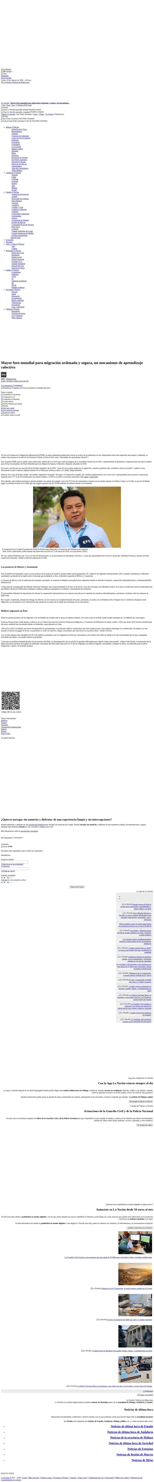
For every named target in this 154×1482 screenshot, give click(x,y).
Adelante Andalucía (19, 281)
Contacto (73, 1478)
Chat (3, 105)
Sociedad (9, 290)
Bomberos (15, 255)
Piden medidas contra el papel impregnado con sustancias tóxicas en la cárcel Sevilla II (134, 925)
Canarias (15, 203)
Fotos (35, 114)
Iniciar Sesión (6, 78)
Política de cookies (122, 1478)
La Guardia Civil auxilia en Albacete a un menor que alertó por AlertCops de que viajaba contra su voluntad (134, 1006)
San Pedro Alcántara (24, 114)
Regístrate (5, 76)
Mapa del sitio (33, 1478)
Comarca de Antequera (20, 136)
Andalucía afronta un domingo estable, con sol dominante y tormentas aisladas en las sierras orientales (136, 959)
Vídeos (41, 114)
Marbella (15, 151)
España (9, 192)
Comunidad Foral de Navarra (23, 225)
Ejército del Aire (18, 266)
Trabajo (4, 723)
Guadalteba (16, 145)
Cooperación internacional (11, 727)
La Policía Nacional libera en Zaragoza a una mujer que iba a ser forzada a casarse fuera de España (134, 997)
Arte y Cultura (11, 244)
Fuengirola (16, 142)
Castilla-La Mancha (19, 209)
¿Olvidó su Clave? (8, 871)
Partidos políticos (18, 287)
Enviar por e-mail (7, 408)
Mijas (14, 153)
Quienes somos (46, 1478)
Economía (9, 240)
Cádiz (14, 177)
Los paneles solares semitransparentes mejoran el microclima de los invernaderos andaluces (135, 941)
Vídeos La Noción (8, 114)
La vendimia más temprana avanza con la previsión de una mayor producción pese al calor (137, 1021)
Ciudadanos (16, 272)
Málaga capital (17, 149)
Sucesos (15, 292)
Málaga (9, 127)
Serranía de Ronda (19, 162)
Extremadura (16, 216)
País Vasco (16, 227)
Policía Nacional (18, 259)
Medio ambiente (18, 300)
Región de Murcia (18, 222)
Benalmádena (17, 132)
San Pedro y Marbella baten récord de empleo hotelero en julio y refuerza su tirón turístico (134, 933)
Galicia (14, 218)
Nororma (15, 155)
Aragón (14, 196)
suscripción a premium (29, 831)
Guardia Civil (17, 261)
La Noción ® (6, 1478)
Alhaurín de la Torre (19, 129)
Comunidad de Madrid (20, 220)
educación (94, 477)
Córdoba (15, 179)
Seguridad (10, 251)
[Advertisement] (73, 18)
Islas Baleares (17, 201)
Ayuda (24, 1478)
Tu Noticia (49, 114)
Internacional (15, 238)
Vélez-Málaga (17, 171)
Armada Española (18, 264)
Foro (8, 105)
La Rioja (15, 229)
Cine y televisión (18, 307)
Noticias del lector (18, 313)
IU (13, 279)
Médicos (4, 721)
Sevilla (14, 190)
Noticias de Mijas (142, 1460)
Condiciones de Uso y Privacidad (101, 1478)
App (13, 105)
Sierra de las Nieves (19, 164)
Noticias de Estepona (140, 1448)
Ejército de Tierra (18, 268)
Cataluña (15, 212)
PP (13, 283)
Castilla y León (17, 207)
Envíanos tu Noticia (60, 1478)
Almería (15, 175)
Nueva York (5, 734)
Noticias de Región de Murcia (134, 1454)
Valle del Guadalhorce (20, 168)
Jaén (13, 186)
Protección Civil (18, 253)
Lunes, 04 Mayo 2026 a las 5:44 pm (14, 381)
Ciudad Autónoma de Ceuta (22, 231)
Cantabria (15, 205)
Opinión (9, 309)
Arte (13, 246)
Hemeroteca (59, 114)
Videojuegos (16, 303)
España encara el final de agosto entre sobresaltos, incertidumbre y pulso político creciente (135, 906)
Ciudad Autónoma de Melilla (23, 233)
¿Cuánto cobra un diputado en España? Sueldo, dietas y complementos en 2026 (135, 988)
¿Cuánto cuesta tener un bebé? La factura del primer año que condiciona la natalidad (134, 950)
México (4, 729)
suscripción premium (37, 825)
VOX (14, 277)
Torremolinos (17, 166)
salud (86, 477)
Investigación (17, 298)
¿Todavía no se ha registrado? (12, 864)
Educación (16, 296)
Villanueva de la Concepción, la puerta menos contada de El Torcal (137, 974)
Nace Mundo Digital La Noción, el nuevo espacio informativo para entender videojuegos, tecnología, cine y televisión (135, 916)
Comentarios (18, 385)
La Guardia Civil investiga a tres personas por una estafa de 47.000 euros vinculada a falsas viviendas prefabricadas (134, 966)
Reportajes (16, 311)
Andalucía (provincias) (20, 194)
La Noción (5, 103)
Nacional (4, 725)
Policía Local (17, 257)
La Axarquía (16, 147)
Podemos (15, 274)
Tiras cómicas (17, 318)
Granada (15, 181)
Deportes (9, 242)
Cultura (14, 248)
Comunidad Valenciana (20, 214)
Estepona (15, 140)
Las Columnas (17, 316)
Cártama (15, 134)
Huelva (14, 183)
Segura (3, 731)
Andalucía (10, 173)
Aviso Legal (82, 1478)
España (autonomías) (19, 235)
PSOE (14, 285)
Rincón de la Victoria (20, 158)
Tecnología (16, 305)
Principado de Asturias (20, 199)
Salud (14, 294)
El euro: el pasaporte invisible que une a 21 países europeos (140, 981)
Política (9, 270)
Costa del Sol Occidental (21, 138)
